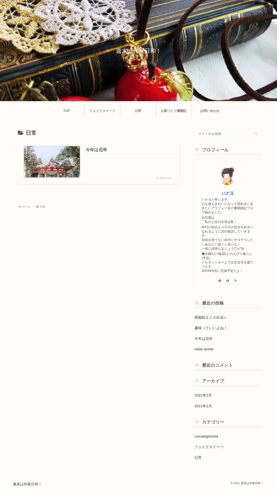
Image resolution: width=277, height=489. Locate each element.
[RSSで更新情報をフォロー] (235, 280)
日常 (198, 458)
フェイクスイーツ (209, 447)
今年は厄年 (203, 339)
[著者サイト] (219, 280)
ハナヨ (228, 193)
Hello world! (204, 349)
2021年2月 (203, 395)
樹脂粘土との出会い (210, 317)
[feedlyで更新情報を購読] (227, 280)
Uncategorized (206, 436)
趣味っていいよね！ (210, 328)
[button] (255, 133)
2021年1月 (203, 406)
